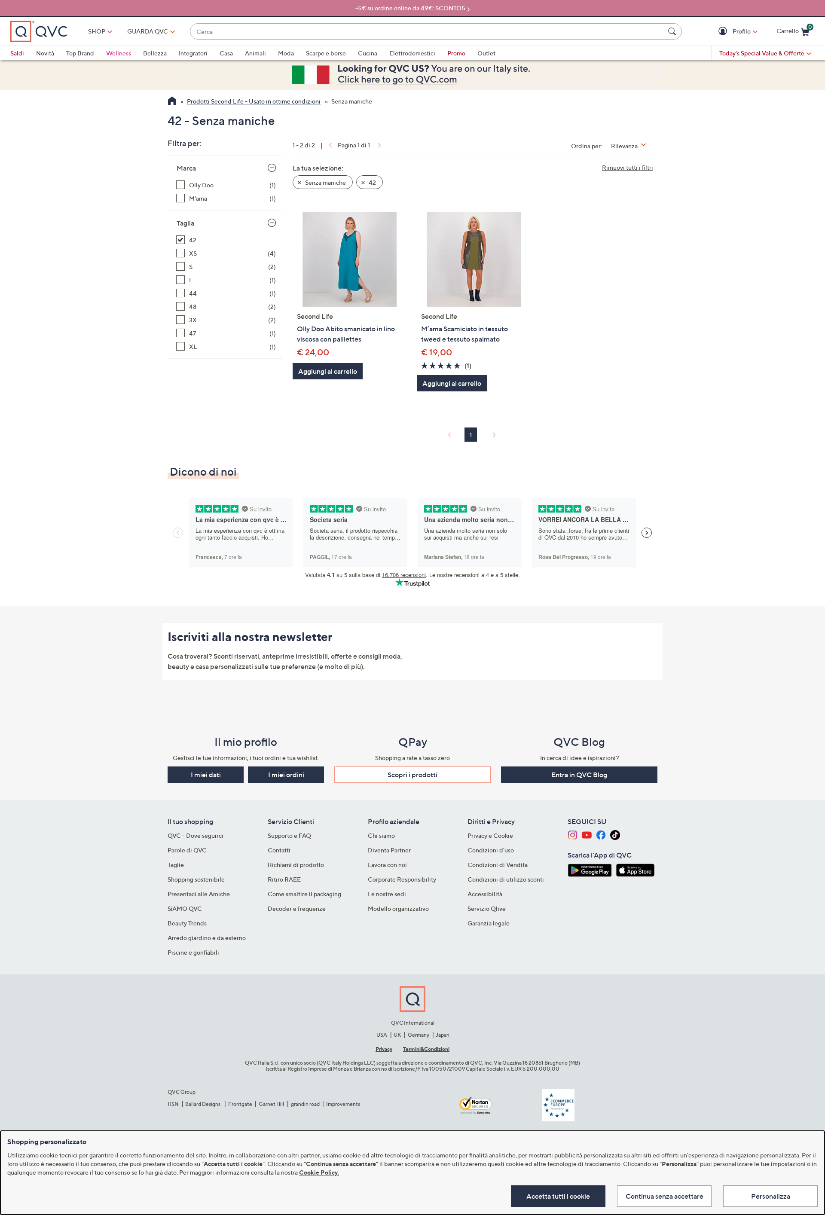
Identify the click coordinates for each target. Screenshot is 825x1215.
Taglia (185, 223)
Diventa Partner (389, 850)
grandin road (305, 1104)
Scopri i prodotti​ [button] (412, 774)
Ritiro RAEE (284, 879)
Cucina (367, 53)
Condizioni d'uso (491, 850)
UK (397, 1035)
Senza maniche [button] (325, 182)
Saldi (17, 53)
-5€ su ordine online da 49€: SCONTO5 (410, 8)
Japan (442, 1035)
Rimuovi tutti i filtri (627, 167)
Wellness (118, 53)
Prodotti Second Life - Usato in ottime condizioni (254, 101)
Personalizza (770, 1196)
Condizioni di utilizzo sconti (506, 879)
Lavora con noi (387, 864)
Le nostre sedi (387, 894)
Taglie (176, 864)
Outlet (486, 53)
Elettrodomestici (412, 53)
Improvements (343, 1104)
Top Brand (80, 53)
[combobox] (427, 32)
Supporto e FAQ (289, 835)
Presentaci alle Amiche (199, 894)
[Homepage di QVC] (172, 102)
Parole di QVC (187, 850)
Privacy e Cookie (490, 835)
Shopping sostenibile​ (196, 879)
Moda (286, 53)
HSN (173, 1104)
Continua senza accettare (664, 1196)
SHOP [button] (96, 31)
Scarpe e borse (326, 53)
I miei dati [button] (206, 774)
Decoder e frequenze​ (297, 908)
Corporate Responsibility (402, 879)
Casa (226, 53)
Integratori (193, 53)
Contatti (279, 850)
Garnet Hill (271, 1104)
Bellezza (155, 53)
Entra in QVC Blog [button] (579, 774)
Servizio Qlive (487, 908)
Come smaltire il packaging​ (304, 894)
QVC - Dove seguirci (195, 835)
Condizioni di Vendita (498, 864)
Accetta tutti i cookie (558, 1196)
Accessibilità (485, 894)
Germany (418, 1035)
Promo (456, 53)
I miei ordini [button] (286, 774)
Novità (45, 53)
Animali (255, 53)
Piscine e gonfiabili (193, 952)
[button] (723, 31)
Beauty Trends (187, 923)
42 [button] (371, 182)
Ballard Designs (203, 1104)
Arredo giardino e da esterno (207, 937)
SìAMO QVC (185, 908)
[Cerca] (673, 31)
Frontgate (240, 1104)
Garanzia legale (489, 923)
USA (381, 1035)
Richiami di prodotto (296, 864)
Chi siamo (381, 835)
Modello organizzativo (398, 908)
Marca (186, 168)
